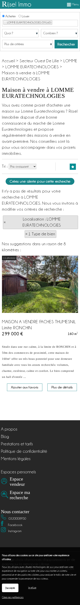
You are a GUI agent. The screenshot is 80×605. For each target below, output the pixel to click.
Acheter (10, 16)
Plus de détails (62, 387)
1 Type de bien (41, 234)
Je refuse (32, 587)
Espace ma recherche (20, 495)
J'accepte (10, 588)
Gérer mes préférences (12, 597)
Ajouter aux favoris (24, 387)
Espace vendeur (17, 481)
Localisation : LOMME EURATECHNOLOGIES (42, 222)
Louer (25, 16)
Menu (75, 4)
